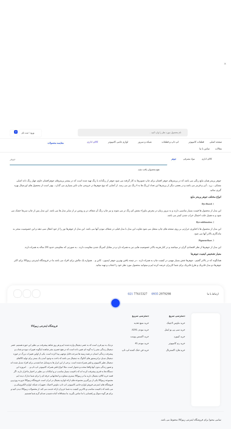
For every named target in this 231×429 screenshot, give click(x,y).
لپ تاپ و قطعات (170, 142)
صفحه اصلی (216, 142)
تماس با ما (204, 148)
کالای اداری (92, 142)
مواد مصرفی (189, 159)
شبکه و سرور (145, 142)
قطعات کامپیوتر (196, 142)
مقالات (218, 148)
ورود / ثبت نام (28, 132)
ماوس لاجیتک (53, 384)
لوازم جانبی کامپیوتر (118, 142)
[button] (187, 142)
